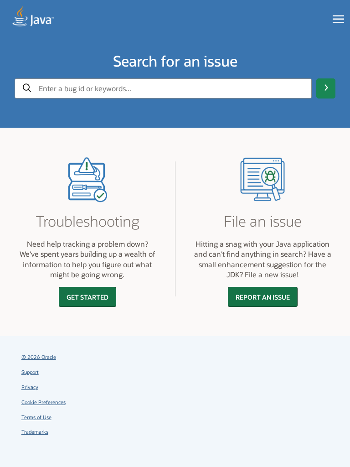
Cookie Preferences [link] (43, 402)
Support (30, 371)
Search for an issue (175, 60)
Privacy (29, 387)
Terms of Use (36, 417)
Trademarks (34, 431)
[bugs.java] (33, 16)
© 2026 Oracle (38, 356)
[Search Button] (325, 88)
